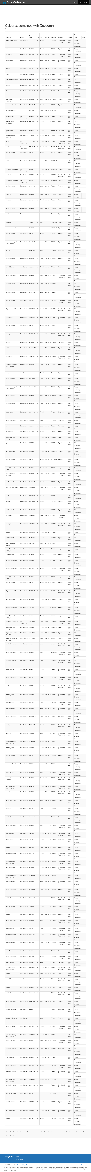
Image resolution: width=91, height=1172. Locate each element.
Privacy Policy (21, 1165)
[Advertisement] (45, 13)
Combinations (83, 2)
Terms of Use (30, 1165)
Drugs (75, 2)
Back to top (84, 1165)
